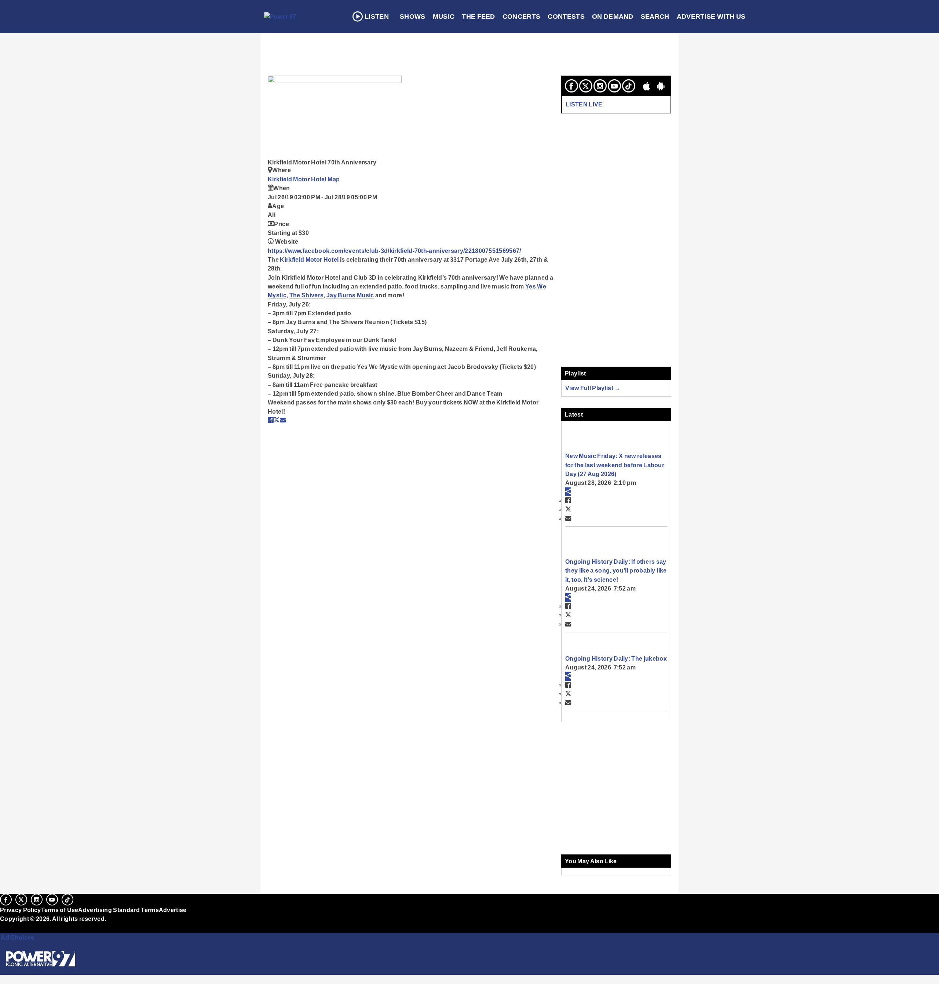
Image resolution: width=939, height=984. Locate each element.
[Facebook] (571, 85)
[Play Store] (661, 85)
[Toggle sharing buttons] (568, 491)
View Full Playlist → (593, 388)
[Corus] (3, 927)
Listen (377, 16)
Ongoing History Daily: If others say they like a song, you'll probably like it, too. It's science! (615, 570)
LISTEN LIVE (584, 104)
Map (334, 179)
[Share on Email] (283, 420)
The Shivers (306, 295)
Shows (412, 16)
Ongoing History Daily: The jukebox (616, 658)
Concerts (522, 16)
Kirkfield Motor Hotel (298, 179)
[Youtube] (614, 85)
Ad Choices (17, 937)
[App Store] (646, 85)
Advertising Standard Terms (118, 910)
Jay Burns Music (350, 295)
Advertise (173, 910)
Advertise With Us (711, 16)
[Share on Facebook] (271, 420)
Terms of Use (59, 910)
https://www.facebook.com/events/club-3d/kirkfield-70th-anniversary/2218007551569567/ (394, 250)
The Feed (478, 16)
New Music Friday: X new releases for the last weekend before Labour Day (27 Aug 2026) (614, 465)
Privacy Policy (20, 910)
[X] (585, 85)
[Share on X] (276, 420)
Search (655, 16)
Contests (566, 16)
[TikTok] (628, 85)
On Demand (612, 16)
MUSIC (444, 16)
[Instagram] (600, 85)
